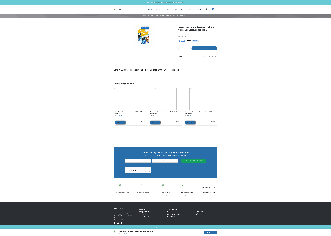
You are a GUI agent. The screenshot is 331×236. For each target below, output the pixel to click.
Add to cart (120, 122)
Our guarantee (144, 212)
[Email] (215, 56)
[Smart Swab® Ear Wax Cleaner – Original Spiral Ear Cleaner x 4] (200, 98)
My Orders (198, 214)
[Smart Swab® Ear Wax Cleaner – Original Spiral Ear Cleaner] (130, 98)
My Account (199, 212)
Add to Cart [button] (210, 232)
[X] (203, 56)
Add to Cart (204, 48)
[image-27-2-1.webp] (143, 36)
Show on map (118, 220)
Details (144, 121)
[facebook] (115, 223)
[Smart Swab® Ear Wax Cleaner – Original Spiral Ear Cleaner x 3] (165, 98)
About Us (170, 212)
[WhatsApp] (209, 56)
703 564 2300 (144, 217)
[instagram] (118, 223)
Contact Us (143, 214)
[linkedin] (121, 223)
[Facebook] (200, 56)
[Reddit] (206, 56)
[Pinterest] (212, 56)
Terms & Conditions (174, 214)
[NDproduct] (118, 9)
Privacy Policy (171, 216)
